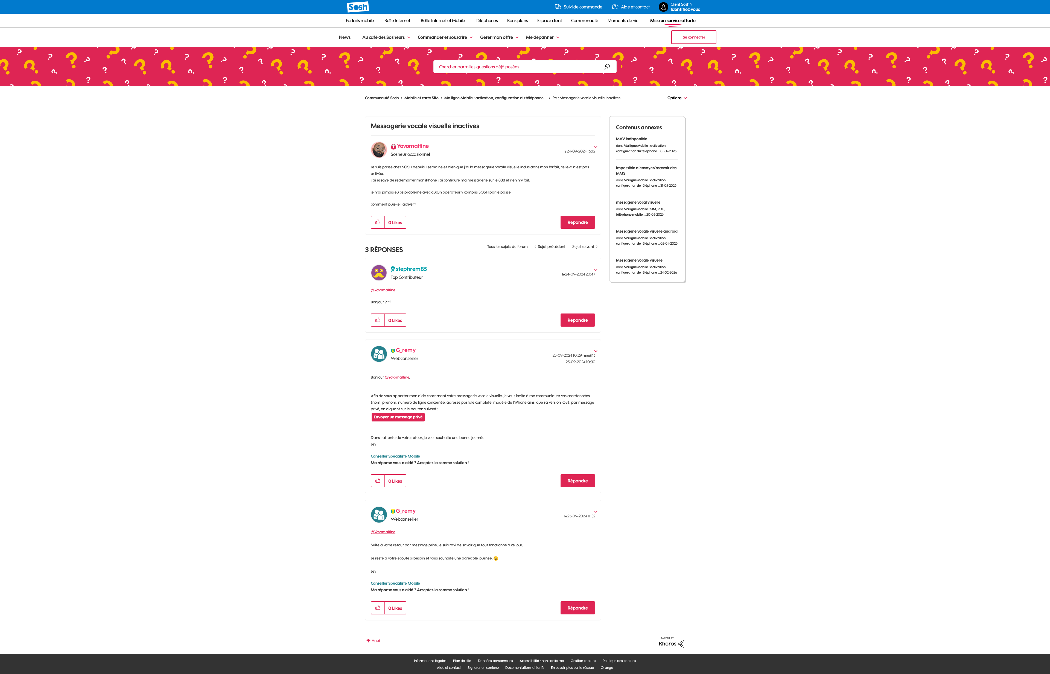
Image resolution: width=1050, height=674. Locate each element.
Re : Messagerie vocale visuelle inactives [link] (586, 97)
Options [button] (674, 97)
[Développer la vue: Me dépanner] (558, 37)
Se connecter (694, 37)
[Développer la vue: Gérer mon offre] (517, 37)
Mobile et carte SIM (421, 97)
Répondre (578, 222)
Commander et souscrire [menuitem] (442, 37)
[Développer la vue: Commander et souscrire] (471, 37)
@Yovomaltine (383, 290)
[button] (377, 222)
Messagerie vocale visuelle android (647, 231)
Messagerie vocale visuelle (639, 260)
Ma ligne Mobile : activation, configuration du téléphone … (495, 97)
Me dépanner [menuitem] (540, 37)
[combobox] (525, 66)
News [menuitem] (345, 37)
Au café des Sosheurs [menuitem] (383, 37)
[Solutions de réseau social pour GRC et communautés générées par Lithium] (671, 642)
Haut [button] (376, 640)
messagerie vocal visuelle (638, 202)
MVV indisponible (631, 138)
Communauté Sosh (382, 97)
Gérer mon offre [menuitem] (496, 37)
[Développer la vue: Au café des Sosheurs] (409, 37)
